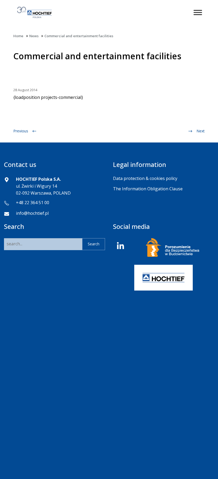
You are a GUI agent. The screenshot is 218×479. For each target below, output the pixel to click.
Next (200, 130)
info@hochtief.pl (32, 213)
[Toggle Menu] (198, 12)
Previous (20, 130)
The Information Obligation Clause (148, 189)
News (34, 35)
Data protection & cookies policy (145, 178)
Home (18, 35)
